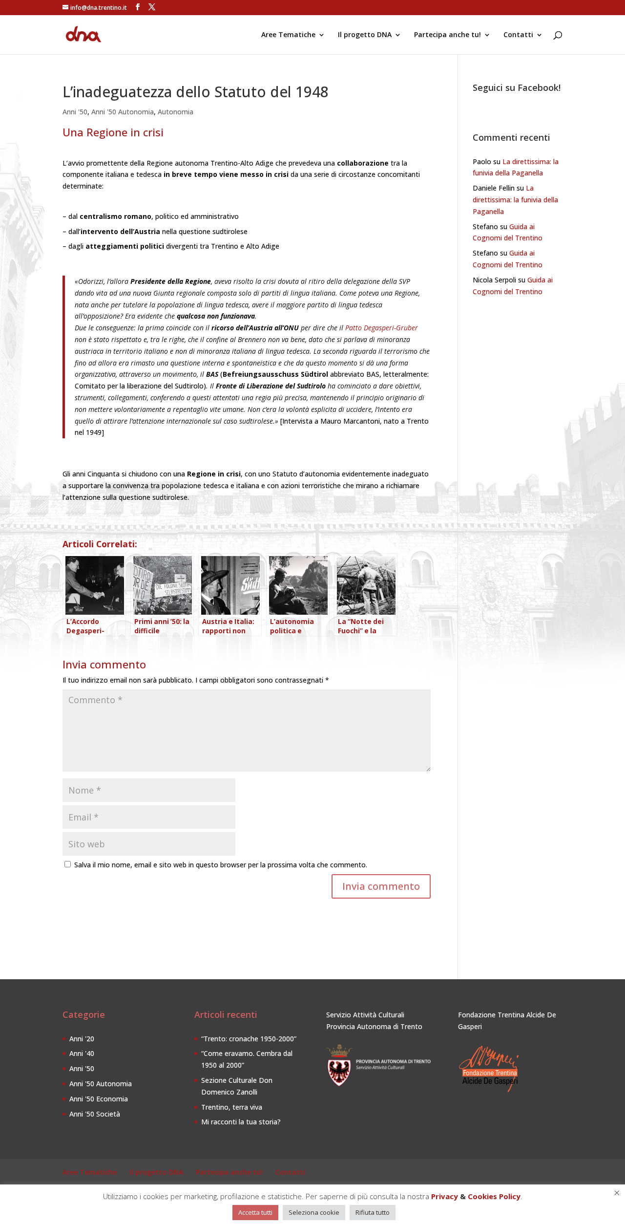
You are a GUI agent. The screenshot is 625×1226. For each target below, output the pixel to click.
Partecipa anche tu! (447, 35)
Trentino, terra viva (231, 1107)
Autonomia (175, 111)
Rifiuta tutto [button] (372, 1212)
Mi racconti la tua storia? (241, 1121)
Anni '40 (81, 1053)
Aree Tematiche (288, 35)
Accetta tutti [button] (255, 1212)
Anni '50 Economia (98, 1098)
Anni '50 (74, 111)
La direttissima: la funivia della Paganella (515, 199)
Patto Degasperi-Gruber (381, 327)
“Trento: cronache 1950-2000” (248, 1038)
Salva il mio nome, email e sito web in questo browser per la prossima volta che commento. (220, 864)
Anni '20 (81, 1038)
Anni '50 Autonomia (122, 111)
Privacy (444, 1196)
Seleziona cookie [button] (314, 1212)
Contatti (518, 35)
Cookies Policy (494, 1196)
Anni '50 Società (94, 1113)
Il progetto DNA (365, 35)
